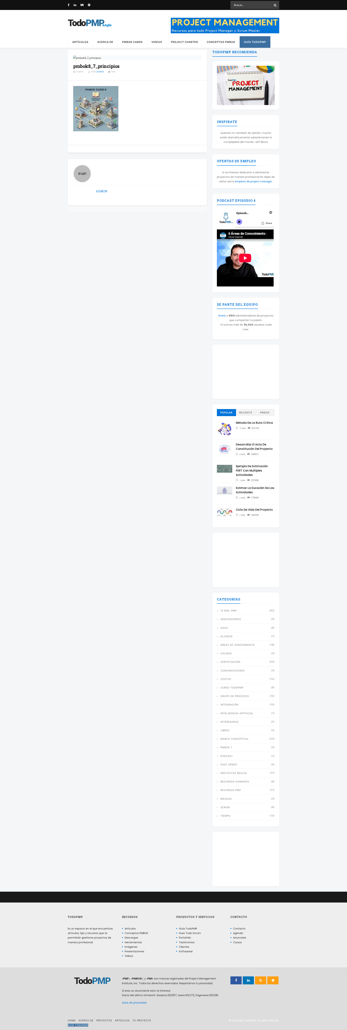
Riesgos (226, 798)
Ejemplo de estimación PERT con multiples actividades (252, 470)
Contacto (239, 928)
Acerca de (105, 41)
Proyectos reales (233, 773)
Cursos (237, 942)
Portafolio (185, 937)
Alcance (226, 636)
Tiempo (225, 815)
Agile (224, 627)
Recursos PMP (230, 790)
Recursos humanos (234, 781)
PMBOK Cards (132, 41)
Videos (156, 41)
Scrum (225, 807)
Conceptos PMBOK (221, 41)
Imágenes (131, 947)
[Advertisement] (246, 371)
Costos (225, 679)
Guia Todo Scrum (190, 933)
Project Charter (184, 41)
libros (225, 730)
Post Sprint (228, 764)
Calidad (226, 653)
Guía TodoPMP (255, 41)
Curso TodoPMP (231, 687)
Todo (86, 23)
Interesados (229, 721)
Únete (222, 315)
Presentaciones (134, 951)
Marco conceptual (234, 738)
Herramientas (133, 942)
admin (100, 71)
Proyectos (104, 1020)
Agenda (238, 933)
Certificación (230, 661)
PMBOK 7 (226, 747)
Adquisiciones (230, 619)
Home (72, 1020)
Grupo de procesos (234, 696)
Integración (229, 704)
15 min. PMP (228, 610)
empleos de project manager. (254, 181)
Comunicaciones (232, 670)
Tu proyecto (141, 1020)
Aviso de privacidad (134, 1002)
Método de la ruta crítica (254, 423)
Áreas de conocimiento (237, 644)
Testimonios (186, 942)
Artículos (80, 41)
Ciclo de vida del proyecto (254, 510)
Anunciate (239, 937)
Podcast (226, 756)
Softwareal (185, 951)
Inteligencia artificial (236, 713)
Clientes (184, 947)
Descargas (131, 937)
